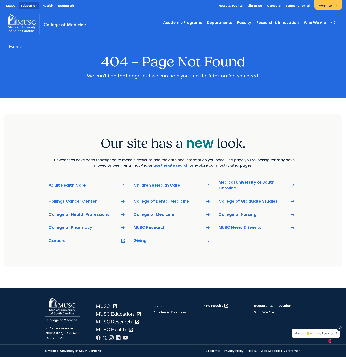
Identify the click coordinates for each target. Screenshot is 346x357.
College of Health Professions (87, 214)
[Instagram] (111, 337)
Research (66, 5)
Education (29, 5)
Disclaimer (213, 351)
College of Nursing (257, 214)
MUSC (11, 5)
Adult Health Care (87, 185)
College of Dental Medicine (172, 201)
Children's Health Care (172, 185)
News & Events (231, 5)
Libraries (255, 5)
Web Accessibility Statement (281, 351)
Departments (219, 22)
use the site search (171, 165)
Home (13, 46)
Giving (172, 241)
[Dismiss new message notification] (339, 328)
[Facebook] (98, 337)
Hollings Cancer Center (87, 201)
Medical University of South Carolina (257, 185)
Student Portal (298, 5)
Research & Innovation (277, 22)
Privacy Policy (233, 351)
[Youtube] (125, 338)
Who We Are (315, 22)
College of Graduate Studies (257, 201)
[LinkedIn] (118, 337)
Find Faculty (216, 306)
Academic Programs (182, 22)
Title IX (252, 351)
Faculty (244, 22)
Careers (274, 5)
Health (47, 5)
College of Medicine (172, 214)
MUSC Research (172, 227)
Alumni (158, 305)
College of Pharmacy (87, 227)
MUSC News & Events (257, 227)
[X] (105, 338)
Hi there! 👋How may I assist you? (316, 333)
